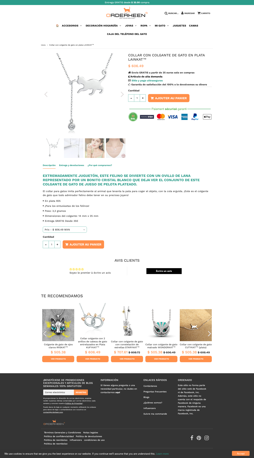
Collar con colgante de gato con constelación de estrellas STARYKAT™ (127, 344)
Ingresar (189, 13)
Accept (241, 453)
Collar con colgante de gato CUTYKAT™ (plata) (196, 346)
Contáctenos (150, 386)
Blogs (146, 397)
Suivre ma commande (155, 414)
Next (122, 94)
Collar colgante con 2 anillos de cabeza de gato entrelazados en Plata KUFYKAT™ (92, 343)
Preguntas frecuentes (155, 391)
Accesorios (70, 25)
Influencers (149, 408)
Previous (45, 94)
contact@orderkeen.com (53, 412)
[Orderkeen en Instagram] (207, 439)
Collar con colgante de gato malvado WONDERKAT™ (161, 346)
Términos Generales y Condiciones (62, 432)
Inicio (43, 45)
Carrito (205, 13)
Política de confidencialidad (59, 436)
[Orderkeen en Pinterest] (199, 439)
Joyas (129, 25)
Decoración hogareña (102, 25)
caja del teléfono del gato (127, 34)
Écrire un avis (164, 271)
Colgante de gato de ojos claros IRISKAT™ (58, 346)
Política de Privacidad (73, 403)
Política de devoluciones (89, 436)
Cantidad (133, 90)
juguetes (179, 25)
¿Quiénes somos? (152, 402)
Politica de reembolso (55, 440)
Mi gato (160, 25)
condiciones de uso (94, 440)
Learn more (162, 453)
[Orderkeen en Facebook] (192, 439)
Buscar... (173, 13)
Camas (193, 25)
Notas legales (90, 432)
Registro (81, 392)
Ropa (144, 25)
